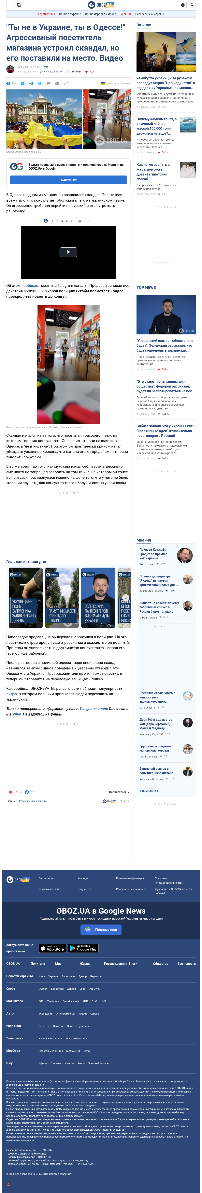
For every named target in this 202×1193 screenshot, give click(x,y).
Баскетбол (57, 988)
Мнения (144, 540)
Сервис (94, 1013)
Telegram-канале (93, 708)
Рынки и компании (50, 1038)
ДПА (85, 1001)
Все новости (187, 964)
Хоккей (71, 988)
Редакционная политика (33, 801)
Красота (70, 1063)
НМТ (103, 1001)
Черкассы (96, 976)
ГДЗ (41, 1001)
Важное (144, 25)
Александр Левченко (151, 779)
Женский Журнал (98, 1063)
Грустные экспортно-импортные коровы (155, 748)
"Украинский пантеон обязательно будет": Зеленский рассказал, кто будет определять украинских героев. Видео (165, 346)
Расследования (115, 964)
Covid (86, 1050)
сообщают (31, 285)
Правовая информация (130, 878)
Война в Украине (70, 14)
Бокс (82, 988)
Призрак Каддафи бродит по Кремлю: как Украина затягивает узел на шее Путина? (153, 554)
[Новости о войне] (109, 802)
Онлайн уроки (71, 1001)
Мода (81, 1063)
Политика (38, 964)
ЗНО (94, 1001)
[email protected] (51, 1163)
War (46, 67)
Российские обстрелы (149, 14)
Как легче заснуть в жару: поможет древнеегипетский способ (153, 171)
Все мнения (147, 791)
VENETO (126, 14)
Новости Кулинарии (79, 1026)
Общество (160, 964)
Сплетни (56, 1063)
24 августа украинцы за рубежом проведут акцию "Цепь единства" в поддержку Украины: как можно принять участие (166, 83)
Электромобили (66, 1013)
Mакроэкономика (76, 1038)
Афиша (43, 1063)
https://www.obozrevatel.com (136, 1081)
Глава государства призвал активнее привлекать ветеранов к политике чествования (161, 360)
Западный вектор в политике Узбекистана (156, 771)
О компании (46, 878)
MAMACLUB (73, 1050)
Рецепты (44, 1026)
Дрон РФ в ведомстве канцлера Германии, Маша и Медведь (155, 724)
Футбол (43, 988)
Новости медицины (51, 1050)
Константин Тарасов (151, 591)
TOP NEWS (146, 287)
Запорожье (68, 976)
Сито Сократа (147, 707)
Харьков (53, 976)
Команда (83, 878)
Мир (58, 964)
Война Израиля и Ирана (100, 14)
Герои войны (46, 14)
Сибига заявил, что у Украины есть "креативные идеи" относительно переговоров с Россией (166, 431)
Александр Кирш (148, 734)
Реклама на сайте (49, 889)
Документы (85, 889)
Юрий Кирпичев (148, 756)
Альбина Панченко (29, 67)
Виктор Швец (146, 564)
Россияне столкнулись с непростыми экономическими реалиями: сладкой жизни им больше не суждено (159, 697)
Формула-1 (95, 988)
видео (11, 694)
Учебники (53, 1001)
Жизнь (85, 964)
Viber (17, 714)
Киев (42, 976)
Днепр (83, 976)
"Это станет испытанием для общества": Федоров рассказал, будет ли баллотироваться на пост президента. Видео (165, 386)
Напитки (58, 1026)
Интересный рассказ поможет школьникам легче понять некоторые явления (156, 143)
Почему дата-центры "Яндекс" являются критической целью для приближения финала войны (157, 580)
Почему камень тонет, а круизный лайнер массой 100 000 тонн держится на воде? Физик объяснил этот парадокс (157, 126)
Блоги (133, 964)
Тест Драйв (45, 1013)
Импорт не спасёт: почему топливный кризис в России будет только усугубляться (159, 607)
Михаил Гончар (148, 617)
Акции (83, 1013)
